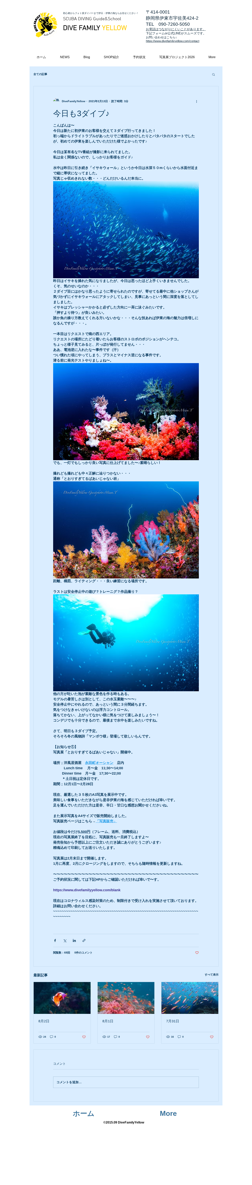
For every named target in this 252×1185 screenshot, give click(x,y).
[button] (212, 57)
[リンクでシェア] (84, 940)
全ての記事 (40, 74)
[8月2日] (62, 998)
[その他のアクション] (196, 101)
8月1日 (107, 1021)
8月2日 (43, 1021)
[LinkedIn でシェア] (74, 940)
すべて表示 (212, 974)
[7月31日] (189, 998)
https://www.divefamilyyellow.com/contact (172, 41)
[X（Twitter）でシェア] (65, 940)
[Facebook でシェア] (55, 940)
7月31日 (172, 1021)
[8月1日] (126, 998)
